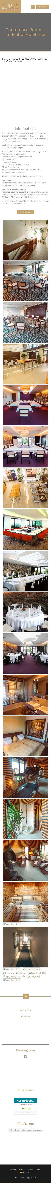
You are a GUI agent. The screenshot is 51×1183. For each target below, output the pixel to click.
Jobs (38, 1169)
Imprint (13, 1169)
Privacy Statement (26, 1169)
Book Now (42, 6)
